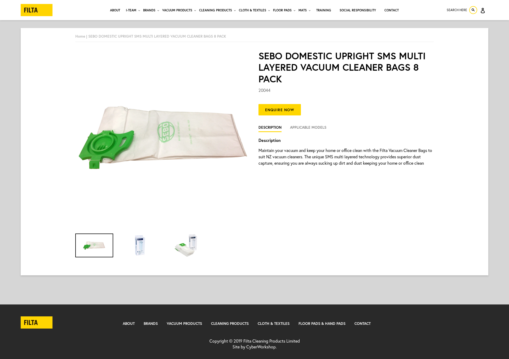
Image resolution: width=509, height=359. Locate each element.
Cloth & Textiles (273, 323)
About (129, 323)
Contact (362, 323)
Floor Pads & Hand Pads (322, 323)
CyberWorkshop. (261, 346)
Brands (151, 323)
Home (80, 36)
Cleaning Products (230, 323)
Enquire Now (279, 109)
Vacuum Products (184, 323)
